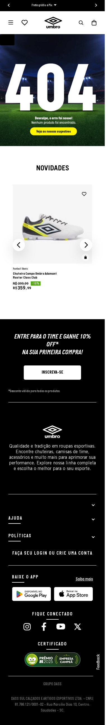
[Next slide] (95, 5)
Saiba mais (84, 579)
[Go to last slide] (8, 5)
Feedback (98, 662)
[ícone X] (78, 627)
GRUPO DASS (52, 684)
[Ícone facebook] (44, 627)
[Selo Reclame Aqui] (52, 666)
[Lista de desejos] (25, 23)
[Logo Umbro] (53, 22)
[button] (81, 22)
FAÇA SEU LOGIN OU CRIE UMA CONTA (52, 553)
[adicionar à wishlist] (84, 194)
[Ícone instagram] (27, 627)
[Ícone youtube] (60, 627)
